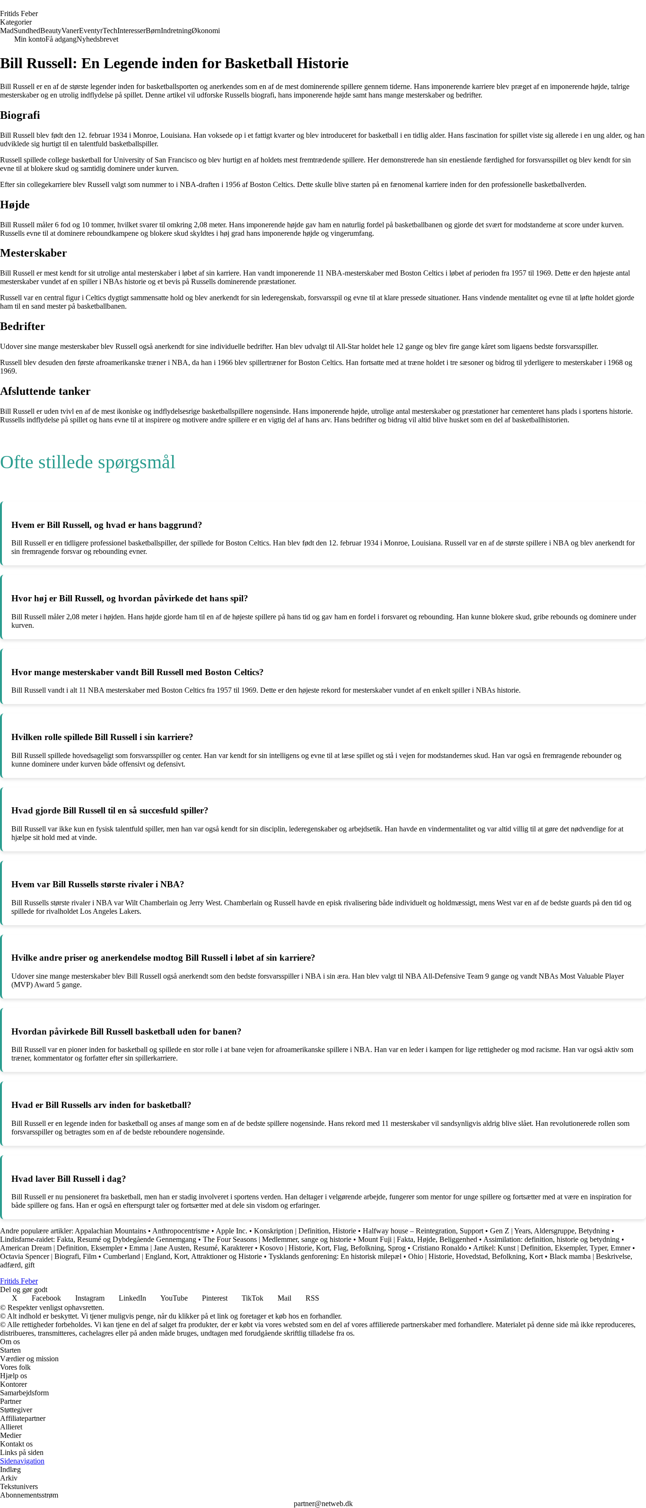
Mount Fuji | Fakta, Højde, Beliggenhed (417, 1239)
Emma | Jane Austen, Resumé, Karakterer (191, 1248)
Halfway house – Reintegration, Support (423, 1231)
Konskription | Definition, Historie (305, 1231)
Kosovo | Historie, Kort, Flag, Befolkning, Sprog (333, 1248)
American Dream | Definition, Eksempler (61, 1248)
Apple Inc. (231, 1231)
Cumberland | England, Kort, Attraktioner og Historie (182, 1256)
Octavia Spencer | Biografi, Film (48, 1256)
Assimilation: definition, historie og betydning (551, 1239)
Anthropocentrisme (181, 1231)
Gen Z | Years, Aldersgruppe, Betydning (550, 1231)
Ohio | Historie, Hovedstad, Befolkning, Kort (475, 1256)
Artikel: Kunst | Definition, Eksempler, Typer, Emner (551, 1248)
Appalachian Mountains (110, 1231)
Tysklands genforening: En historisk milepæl (336, 1256)
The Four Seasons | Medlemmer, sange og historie (277, 1239)
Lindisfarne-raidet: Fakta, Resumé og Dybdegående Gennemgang (98, 1239)
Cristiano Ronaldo (439, 1248)
